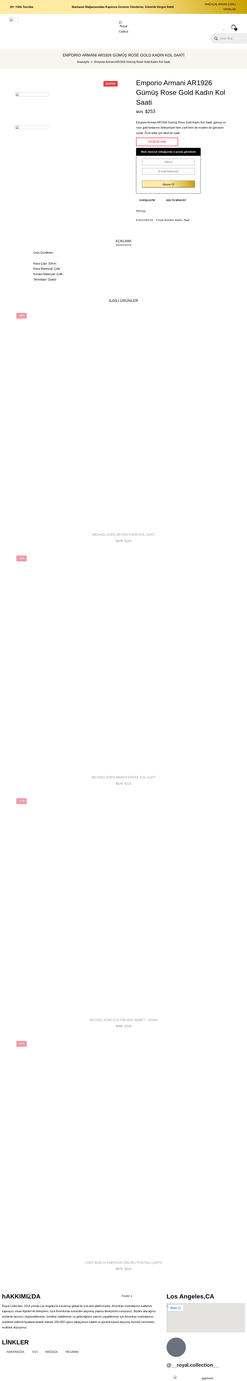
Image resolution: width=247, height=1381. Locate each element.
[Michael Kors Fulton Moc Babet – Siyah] (123, 905)
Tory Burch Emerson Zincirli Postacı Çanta (123, 1262)
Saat (186, 219)
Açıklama (123, 241)
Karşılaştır (147, 200)
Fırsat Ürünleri (165, 219)
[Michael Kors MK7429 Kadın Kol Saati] (123, 420)
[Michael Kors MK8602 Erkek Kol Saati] (123, 662)
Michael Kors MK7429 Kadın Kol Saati (123, 534)
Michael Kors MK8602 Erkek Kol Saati (123, 777)
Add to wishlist (176, 200)
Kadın (178, 219)
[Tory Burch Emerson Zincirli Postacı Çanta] (123, 1148)
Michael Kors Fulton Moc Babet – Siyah (124, 1020)
